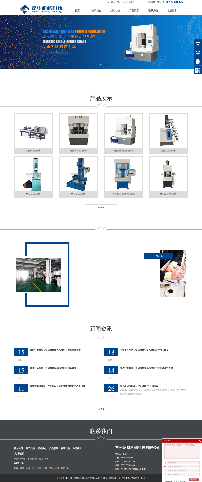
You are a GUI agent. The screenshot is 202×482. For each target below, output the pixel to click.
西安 (63, 468)
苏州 (34, 468)
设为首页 (111, 2)
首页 (77, 10)
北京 (16, 468)
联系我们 (130, 2)
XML (143, 478)
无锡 (28, 468)
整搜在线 (135, 478)
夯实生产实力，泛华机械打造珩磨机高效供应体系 (144, 350)
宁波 (39, 468)
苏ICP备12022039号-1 (110, 478)
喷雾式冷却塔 (20, 459)
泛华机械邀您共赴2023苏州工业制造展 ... (140, 386)
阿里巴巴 (156, 2)
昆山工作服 (44, 459)
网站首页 (18, 448)
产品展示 (134, 10)
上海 (57, 468)
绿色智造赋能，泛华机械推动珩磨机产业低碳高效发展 (146, 368)
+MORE (101, 208)
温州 (69, 468)
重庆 (51, 468)
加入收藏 (121, 2)
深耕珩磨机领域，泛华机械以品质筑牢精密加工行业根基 (57, 386)
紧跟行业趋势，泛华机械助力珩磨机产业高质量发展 (55, 350)
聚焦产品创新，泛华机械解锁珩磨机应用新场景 (53, 368)
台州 (22, 468)
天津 (45, 468)
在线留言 (172, 10)
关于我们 (96, 10)
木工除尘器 (32, 459)
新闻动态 (115, 10)
